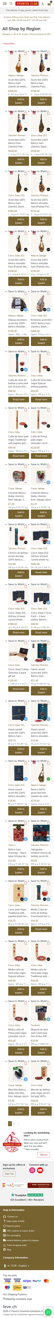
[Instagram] (32, 1170)
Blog (8, 1249)
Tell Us (43, 1155)
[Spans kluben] (27, 3)
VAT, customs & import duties (20, 1231)
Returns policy (13, 1226)
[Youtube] (40, 1170)
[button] (27, 43)
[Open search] (11, 3)
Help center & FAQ (15, 1221)
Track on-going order (17, 1245)
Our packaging (14, 1235)
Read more (19, 399)
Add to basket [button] (19, 101)
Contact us (12, 1216)
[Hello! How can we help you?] (48, 1312)
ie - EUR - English (17, 1265)
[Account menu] (42, 3)
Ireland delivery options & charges (23, 1240)
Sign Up (9, 1173)
